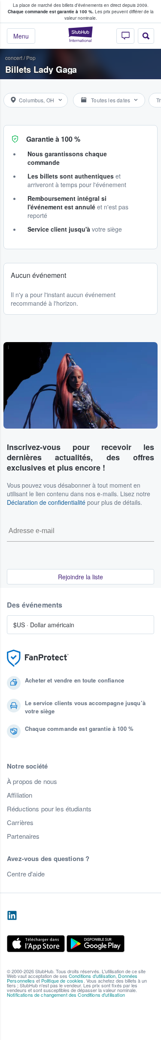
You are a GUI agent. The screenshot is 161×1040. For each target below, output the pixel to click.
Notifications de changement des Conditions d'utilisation (66, 994)
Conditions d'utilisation (92, 975)
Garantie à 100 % (53, 139)
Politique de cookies (62, 980)
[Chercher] (146, 36)
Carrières (20, 822)
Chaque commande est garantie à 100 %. (51, 12)
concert (13, 57)
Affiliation (20, 795)
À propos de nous (32, 781)
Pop (31, 57)
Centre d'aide (26, 873)
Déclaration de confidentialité (46, 502)
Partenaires (23, 836)
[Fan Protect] (38, 658)
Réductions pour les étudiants (49, 808)
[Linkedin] (12, 915)
